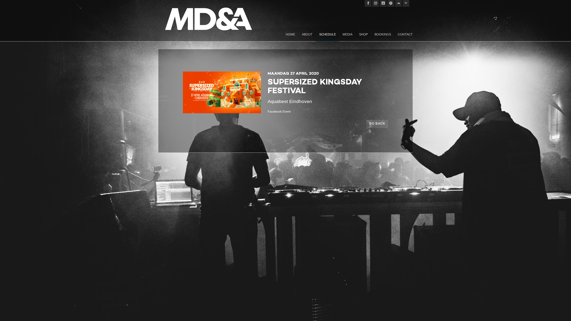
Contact (405, 34)
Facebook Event (279, 111)
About (307, 34)
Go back (377, 124)
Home (290, 34)
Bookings (382, 34)
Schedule (327, 34)
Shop (363, 34)
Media (347, 34)
